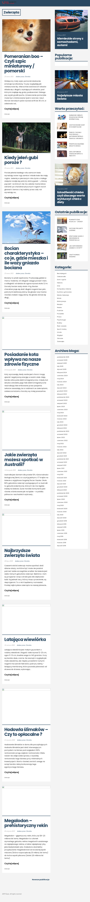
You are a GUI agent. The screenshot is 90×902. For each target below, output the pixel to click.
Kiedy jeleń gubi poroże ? (21, 160)
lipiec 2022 (61, 437)
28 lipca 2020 (8, 561)
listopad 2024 (62, 373)
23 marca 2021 (9, 76)
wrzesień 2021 (62, 462)
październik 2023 (63, 397)
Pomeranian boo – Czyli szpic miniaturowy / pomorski (24, 63)
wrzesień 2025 (62, 360)
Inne (58, 286)
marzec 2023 (62, 419)
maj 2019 (60, 536)
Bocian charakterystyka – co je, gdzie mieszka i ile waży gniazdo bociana (26, 258)
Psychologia (61, 320)
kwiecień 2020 (62, 509)
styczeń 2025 (61, 369)
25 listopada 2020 (10, 370)
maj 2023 (60, 413)
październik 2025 (63, 357)
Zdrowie (60, 338)
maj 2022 (60, 444)
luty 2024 (60, 385)
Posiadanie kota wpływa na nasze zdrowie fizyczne (23, 359)
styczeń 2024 (62, 388)
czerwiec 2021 (62, 471)
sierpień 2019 (61, 527)
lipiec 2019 (60, 530)
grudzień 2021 (62, 456)
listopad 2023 (62, 394)
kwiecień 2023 (62, 416)
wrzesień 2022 (62, 434)
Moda (59, 298)
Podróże (60, 311)
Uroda (59, 332)
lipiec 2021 (60, 468)
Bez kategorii (61, 273)
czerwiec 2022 (62, 441)
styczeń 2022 (61, 453)
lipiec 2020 (61, 499)
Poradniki (60, 314)
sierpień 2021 (61, 465)
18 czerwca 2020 (9, 645)
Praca (59, 317)
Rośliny (59, 323)
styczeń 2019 (61, 546)
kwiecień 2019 (62, 540)
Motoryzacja (61, 301)
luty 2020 (60, 515)
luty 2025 (60, 366)
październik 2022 (63, 431)
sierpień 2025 (62, 363)
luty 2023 (60, 422)
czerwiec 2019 (62, 533)
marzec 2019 (61, 543)
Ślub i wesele (61, 326)
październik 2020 (63, 493)
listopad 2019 (61, 524)
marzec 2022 (62, 447)
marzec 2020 (62, 512)
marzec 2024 (62, 382)
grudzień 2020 (62, 487)
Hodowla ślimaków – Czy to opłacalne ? (26, 731)
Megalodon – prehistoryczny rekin (26, 823)
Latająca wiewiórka (25, 639)
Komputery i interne (64, 289)
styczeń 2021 (61, 484)
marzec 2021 (61, 481)
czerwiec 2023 (62, 410)
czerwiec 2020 (62, 502)
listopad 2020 (62, 490)
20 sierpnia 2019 (9, 831)
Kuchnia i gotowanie (64, 292)
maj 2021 (60, 475)
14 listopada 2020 (10, 470)
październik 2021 (63, 459)
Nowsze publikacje (40, 879)
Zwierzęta (7, 114)
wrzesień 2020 (62, 496)
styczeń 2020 (61, 518)
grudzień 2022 (62, 425)
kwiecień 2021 (62, 478)
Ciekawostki (61, 277)
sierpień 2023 (62, 403)
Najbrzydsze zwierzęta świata (22, 552)
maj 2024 (60, 379)
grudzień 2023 (62, 391)
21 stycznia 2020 (9, 740)
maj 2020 (60, 505)
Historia (59, 283)
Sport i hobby (62, 329)
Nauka (59, 307)
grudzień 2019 (62, 521)
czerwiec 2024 (62, 376)
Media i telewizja (63, 295)
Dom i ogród (61, 280)
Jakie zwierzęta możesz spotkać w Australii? (24, 460)
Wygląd (60, 335)
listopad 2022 (62, 428)
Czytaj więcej (11, 109)
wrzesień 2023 (62, 400)
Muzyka (59, 304)
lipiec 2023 (61, 407)
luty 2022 (60, 450)
